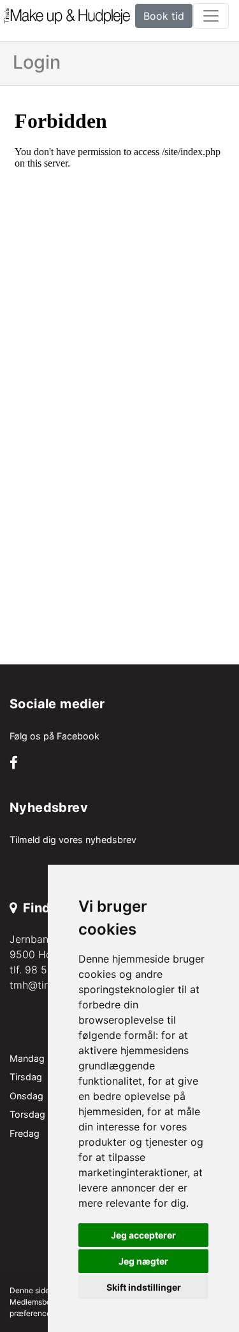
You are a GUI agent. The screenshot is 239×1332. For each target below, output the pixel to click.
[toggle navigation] (211, 16)
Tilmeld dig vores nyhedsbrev (73, 839)
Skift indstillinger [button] (143, 1287)
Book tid (163, 16)
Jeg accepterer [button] (143, 1235)
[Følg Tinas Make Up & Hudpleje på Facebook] (14, 764)
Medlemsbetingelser (46, 1302)
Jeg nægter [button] (143, 1261)
